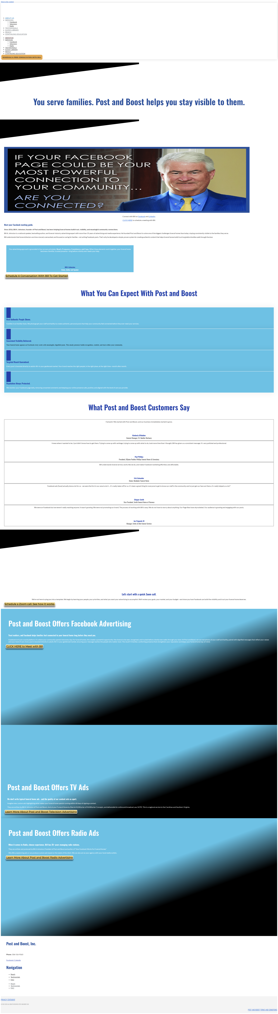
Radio (12, 46)
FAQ (12, 980)
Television (13, 24)
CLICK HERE (127, 220)
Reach (8, 52)
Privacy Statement (8, 999)
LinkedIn (152, 216)
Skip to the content (7, 2)
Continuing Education (16, 34)
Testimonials (11, 48)
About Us (9, 38)
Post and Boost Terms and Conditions (262, 1009)
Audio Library (12, 30)
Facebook (13, 22)
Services (9, 20)
